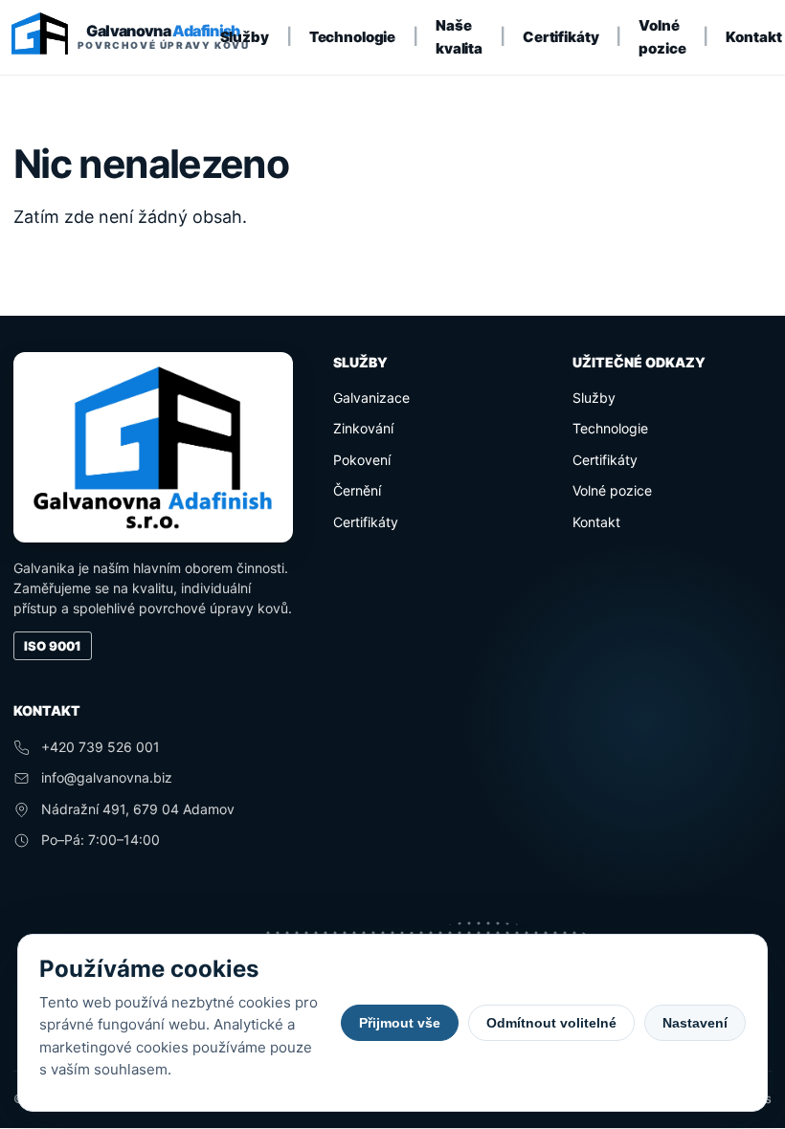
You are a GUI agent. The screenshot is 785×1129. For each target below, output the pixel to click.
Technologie (352, 37)
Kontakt (753, 37)
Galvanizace (371, 397)
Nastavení (695, 1022)
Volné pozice (662, 36)
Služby (244, 37)
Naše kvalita (459, 36)
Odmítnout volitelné (551, 1022)
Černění (357, 490)
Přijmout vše (399, 1022)
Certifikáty (560, 37)
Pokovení (362, 460)
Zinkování (363, 428)
